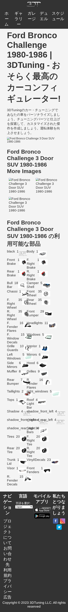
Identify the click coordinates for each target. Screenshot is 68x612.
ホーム (7, 18)
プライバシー (7, 586)
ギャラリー (18, 18)
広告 (7, 597)
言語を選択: (23, 503)
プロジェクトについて (7, 532)
